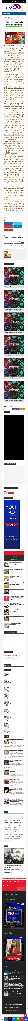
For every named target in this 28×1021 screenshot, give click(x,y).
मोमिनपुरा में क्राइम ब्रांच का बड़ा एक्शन (16, 569)
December (6, 673)
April (5, 689)
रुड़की (19, 831)
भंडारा (6, 827)
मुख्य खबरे (6, 829)
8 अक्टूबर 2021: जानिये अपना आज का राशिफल (13, 309)
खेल (22, 818)
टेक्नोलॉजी (18, 820)
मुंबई (10, 829)
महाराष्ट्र (19, 827)
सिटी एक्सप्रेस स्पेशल (8, 838)
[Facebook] (6, 1019)
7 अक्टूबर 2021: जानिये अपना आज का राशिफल (13, 332)
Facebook (15, 409)
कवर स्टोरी (17, 818)
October (5, 675)
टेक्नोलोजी (6, 822)
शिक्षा (13, 836)
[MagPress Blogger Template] (14, 7)
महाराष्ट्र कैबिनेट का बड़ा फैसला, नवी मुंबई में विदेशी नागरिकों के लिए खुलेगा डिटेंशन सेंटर (15, 993)
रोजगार (11, 834)
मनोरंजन (15, 827)
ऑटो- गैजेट (12, 818)
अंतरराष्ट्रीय (7, 815)
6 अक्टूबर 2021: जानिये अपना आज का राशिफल (13, 355)
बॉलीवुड (19, 825)
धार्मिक (6, 825)
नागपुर (15, 825)
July (4, 679)
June (5, 680)
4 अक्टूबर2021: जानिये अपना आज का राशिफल (13, 400)
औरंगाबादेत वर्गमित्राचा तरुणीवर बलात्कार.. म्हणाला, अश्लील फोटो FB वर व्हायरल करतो (16, 789)
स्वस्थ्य (6, 841)
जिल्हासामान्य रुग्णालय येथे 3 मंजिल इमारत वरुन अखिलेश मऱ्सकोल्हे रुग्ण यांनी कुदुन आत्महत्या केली (16, 598)
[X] (10, 1019)
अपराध (11, 815)
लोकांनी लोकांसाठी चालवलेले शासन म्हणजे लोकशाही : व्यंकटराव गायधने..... (16, 583)
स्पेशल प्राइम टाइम (16, 838)
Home (5, 17)
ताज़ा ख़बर (16, 822)
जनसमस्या (6, 820)
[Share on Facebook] (8, 223)
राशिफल (9, 17)
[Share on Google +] (8, 226)
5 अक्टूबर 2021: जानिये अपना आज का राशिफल (13, 377)
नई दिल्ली (10, 825)
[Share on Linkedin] (17, 226)
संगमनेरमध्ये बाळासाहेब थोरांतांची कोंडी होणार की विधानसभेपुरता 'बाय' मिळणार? (16, 751)
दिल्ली (20, 822)
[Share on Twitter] (17, 223)
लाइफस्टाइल (21, 834)
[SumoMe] (26, 1019)
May (4, 688)
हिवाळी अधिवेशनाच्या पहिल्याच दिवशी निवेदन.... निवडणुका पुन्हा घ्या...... (15, 563)
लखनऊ (15, 834)
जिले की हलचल (12, 820)
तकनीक (11, 822)
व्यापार (10, 836)
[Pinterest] (22, 1019)
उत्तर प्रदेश (6, 818)
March (5, 690)
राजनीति (6, 831)
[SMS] (14, 1019)
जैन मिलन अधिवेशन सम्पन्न (14, 779)
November (6, 674)
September (6, 682)
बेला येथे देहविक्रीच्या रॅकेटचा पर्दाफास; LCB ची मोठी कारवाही (16, 610)
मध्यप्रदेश (10, 827)
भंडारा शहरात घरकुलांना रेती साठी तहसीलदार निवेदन (15, 624)
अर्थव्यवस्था (16, 815)
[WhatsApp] (18, 1019)
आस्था (21, 815)
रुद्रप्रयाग (6, 834)
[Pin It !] (8, 229)
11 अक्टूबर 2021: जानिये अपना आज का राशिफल (13, 286)
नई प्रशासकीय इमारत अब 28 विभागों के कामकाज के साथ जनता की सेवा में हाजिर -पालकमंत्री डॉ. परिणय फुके (16, 800)
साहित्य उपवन (18, 836)
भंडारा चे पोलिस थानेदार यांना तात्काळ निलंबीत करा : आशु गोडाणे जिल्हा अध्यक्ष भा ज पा (16, 604)
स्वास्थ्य (10, 841)
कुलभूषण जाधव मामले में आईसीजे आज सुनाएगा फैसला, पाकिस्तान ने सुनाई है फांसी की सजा (16, 741)
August (5, 683)
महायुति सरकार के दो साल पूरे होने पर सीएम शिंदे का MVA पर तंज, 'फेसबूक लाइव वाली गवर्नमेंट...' (15, 972)
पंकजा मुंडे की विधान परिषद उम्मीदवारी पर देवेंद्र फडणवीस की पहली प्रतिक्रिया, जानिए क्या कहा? (15, 978)
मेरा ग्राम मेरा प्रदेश (16, 829)
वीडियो (6, 836)
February (5, 691)
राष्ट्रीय (15, 831)
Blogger (21, 409)
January (5, 684)
